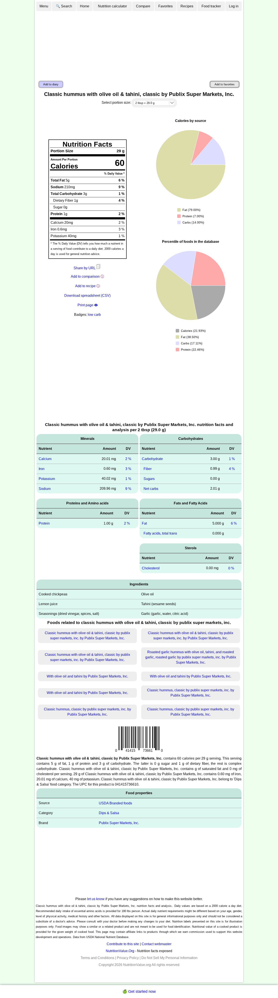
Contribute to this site (123, 944)
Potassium (47, 479)
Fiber (148, 469)
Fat (144, 523)
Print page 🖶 (88, 305)
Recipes (186, 6)
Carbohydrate (152, 459)
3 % (128, 469)
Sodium (45, 488)
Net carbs (151, 488)
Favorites (165, 6)
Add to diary (50, 84)
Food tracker (211, 6)
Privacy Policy (128, 958)
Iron (42, 469)
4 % (232, 469)
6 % (234, 523)
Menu (44, 6)
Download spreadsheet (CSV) (87, 295)
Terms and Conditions (97, 958)
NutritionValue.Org (120, 951)
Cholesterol (151, 568)
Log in (233, 6)
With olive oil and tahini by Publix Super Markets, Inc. (87, 676)
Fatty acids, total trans (160, 533)
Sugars (149, 479)
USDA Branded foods (115, 803)
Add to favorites (225, 84)
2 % (128, 459)
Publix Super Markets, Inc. (119, 823)
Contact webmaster (156, 944)
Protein (44, 523)
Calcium (45, 459)
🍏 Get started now (139, 991)
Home (84, 6)
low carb (94, 314)
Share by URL (85, 268)
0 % (231, 568)
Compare (143, 6)
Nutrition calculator (112, 6)
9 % (128, 488)
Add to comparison (85, 276)
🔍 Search (64, 6)
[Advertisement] (139, 44)
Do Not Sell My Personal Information (169, 958)
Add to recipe (85, 286)
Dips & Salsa (109, 813)
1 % (128, 479)
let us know (95, 899)
